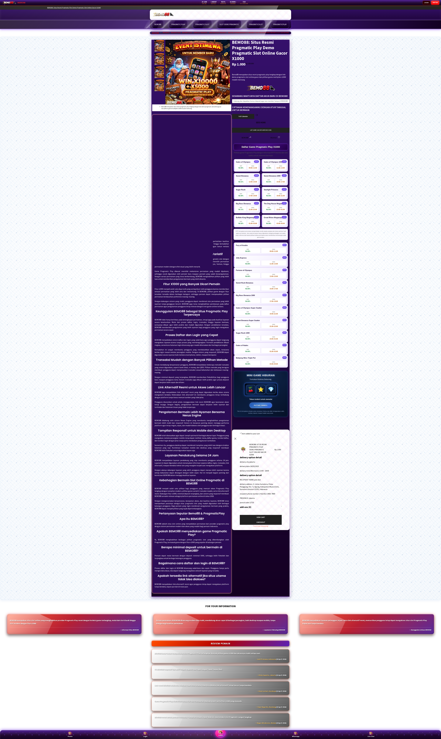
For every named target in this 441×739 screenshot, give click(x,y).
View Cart (261, 517)
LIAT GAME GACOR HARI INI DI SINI (260, 130)
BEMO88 (155, 33)
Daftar (220, 735)
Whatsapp (295, 736)
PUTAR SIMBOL (261, 405)
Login (145, 736)
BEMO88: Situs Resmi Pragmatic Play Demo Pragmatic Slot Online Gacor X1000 (314, 8)
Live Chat (371, 736)
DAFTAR (435, 2)
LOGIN (426, 2)
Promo (70, 736)
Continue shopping (260, 526)
